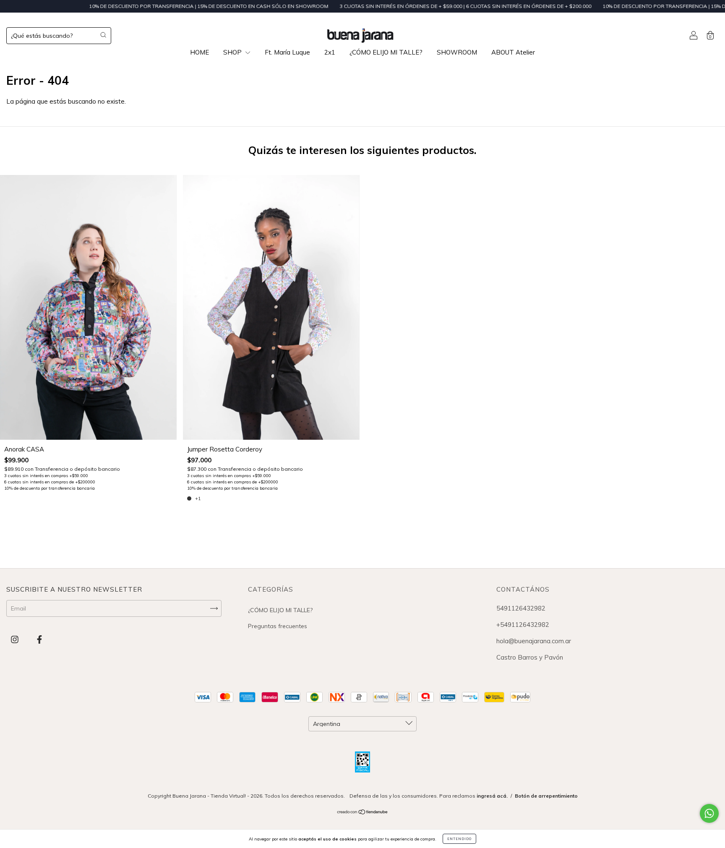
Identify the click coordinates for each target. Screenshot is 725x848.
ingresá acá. (492, 796)
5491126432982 (520, 608)
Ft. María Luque (287, 52)
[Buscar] (103, 35)
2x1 (329, 52)
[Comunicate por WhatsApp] (709, 813)
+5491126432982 (522, 625)
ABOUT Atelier (513, 52)
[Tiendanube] (362, 813)
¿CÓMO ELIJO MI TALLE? (385, 52)
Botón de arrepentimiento (546, 796)
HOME (199, 52)
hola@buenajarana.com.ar (533, 641)
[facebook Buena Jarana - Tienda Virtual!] (39, 640)
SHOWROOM (457, 52)
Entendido (459, 839)
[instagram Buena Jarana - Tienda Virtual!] (15, 640)
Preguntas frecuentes (277, 626)
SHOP (233, 52)
